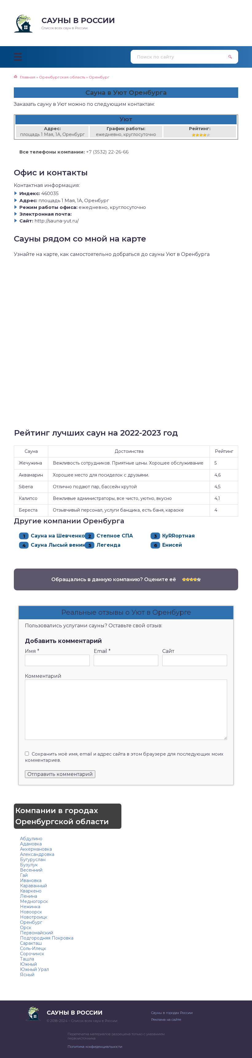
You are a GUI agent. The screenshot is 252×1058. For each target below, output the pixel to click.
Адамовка (31, 844)
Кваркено (30, 891)
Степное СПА (114, 536)
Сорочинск (32, 953)
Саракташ (31, 943)
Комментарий (43, 676)
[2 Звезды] (197, 135)
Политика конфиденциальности (95, 1046)
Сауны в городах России (172, 1013)
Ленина (28, 896)
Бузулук (29, 865)
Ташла (27, 959)
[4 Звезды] (205, 135)
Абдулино (31, 838)
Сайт (168, 651)
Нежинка (30, 906)
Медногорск (34, 901)
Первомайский (36, 933)
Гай (24, 875)
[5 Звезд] (208, 135)
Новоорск (31, 912)
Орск (25, 927)
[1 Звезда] (193, 135)
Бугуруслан (32, 859)
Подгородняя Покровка (46, 938)
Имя (32, 651)
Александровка (37, 854)
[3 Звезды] (201, 135)
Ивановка (30, 880)
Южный (28, 964)
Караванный (33, 885)
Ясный (27, 974)
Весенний (31, 870)
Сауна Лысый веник (58, 545)
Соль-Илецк (33, 948)
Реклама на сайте (166, 1019)
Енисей (172, 545)
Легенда (108, 545)
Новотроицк (33, 917)
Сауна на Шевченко (58, 536)
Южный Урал (34, 969)
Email (102, 651)
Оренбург (31, 922)
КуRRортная (178, 536)
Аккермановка (36, 849)
